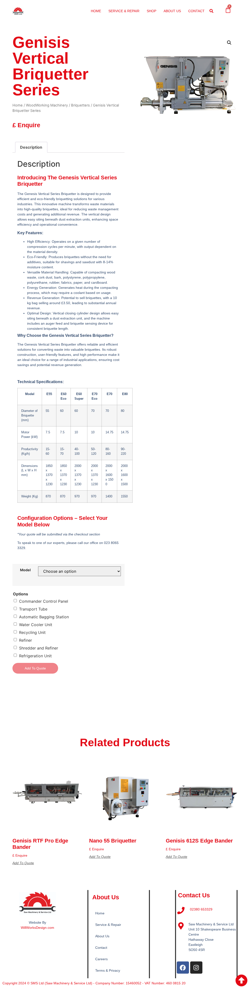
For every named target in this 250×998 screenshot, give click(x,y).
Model (25, 570)
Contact (101, 948)
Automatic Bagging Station (44, 616)
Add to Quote (35, 668)
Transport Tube (33, 609)
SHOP (151, 11)
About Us (102, 936)
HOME (96, 11)
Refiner (25, 640)
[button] (212, 11)
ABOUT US (172, 11)
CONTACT (196, 11)
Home (17, 105)
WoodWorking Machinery (47, 105)
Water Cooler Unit (35, 624)
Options (20, 594)
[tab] (31, 147)
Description (31, 147)
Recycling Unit (32, 632)
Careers (101, 959)
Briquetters (80, 105)
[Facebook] (183, 967)
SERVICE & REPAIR (123, 11)
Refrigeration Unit (35, 655)
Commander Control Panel (43, 601)
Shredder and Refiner (38, 648)
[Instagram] (196, 967)
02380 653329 (201, 909)
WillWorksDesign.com (37, 928)
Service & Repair (108, 925)
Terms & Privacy (107, 970)
